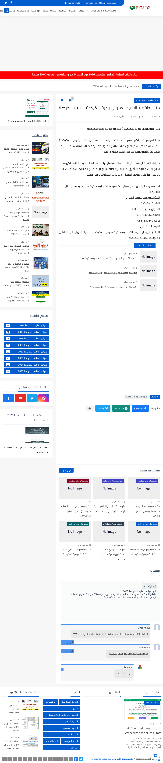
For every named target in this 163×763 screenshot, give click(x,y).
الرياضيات (35, 10)
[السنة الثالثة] (66, 759)
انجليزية (72, 10)
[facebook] (11, 3)
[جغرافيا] (9, 759)
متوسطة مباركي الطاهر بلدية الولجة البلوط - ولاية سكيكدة (109, 508)
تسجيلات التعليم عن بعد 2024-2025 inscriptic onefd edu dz (16, 267)
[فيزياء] (35, 759)
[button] (140, 408)
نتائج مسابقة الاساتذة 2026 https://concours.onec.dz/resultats (142, 731)
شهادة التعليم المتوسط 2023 (27, 358)
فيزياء (53, 10)
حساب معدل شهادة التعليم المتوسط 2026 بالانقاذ (16, 150)
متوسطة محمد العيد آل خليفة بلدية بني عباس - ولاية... (147, 511)
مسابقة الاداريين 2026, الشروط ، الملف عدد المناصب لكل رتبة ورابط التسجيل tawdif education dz (11, 727)
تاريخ (75, 708)
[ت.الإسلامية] (20, 759)
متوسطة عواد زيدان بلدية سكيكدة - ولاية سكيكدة (113, 287)
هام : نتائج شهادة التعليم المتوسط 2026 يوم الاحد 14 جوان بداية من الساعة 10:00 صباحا (91, 74)
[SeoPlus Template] (159, 759)
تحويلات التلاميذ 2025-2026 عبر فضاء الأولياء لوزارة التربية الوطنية (16, 249)
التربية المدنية (71, 721)
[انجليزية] (45, 759)
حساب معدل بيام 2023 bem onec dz (101, 3)
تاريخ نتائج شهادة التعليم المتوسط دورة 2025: (18, 232)
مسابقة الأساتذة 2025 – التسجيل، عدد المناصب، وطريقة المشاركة (11, 745)
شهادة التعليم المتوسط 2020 (27, 345)
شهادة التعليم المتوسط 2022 (27, 352)
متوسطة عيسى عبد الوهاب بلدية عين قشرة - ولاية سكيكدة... (76, 511)
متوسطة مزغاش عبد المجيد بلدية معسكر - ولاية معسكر (16, 216)
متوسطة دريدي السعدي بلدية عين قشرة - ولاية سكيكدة (112, 554)
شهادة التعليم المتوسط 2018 (27, 332)
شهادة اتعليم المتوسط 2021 (27, 325)
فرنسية (62, 10)
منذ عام (24, 160)
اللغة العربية (52, 741)
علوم (45, 10)
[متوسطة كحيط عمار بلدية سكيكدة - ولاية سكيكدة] (148, 257)
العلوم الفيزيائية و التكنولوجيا (63, 715)
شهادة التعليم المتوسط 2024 (27, 365)
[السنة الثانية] (71, 759)
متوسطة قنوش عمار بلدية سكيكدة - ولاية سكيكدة (113, 273)
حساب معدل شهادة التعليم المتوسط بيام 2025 (115, 86)
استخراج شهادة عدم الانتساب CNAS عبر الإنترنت (17, 283)
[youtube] (20, 398)
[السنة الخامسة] (55, 759)
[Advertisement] (81, 41)
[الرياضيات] (25, 759)
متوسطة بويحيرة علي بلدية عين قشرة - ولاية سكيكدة (76, 552)
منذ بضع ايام (154, 723)
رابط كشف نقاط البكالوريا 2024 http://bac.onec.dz (18, 299)
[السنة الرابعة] (60, 759)
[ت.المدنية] (15, 759)
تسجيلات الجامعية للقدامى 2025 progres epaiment (16, 199)
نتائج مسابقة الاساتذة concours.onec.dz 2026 (112, 759)
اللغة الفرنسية (71, 741)
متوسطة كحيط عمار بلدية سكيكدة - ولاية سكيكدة (109, 258)
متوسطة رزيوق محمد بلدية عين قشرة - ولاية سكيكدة (145, 552)
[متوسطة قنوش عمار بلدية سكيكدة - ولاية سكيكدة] (148, 271)
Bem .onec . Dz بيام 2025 (103, 10)
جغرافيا (74, 747)
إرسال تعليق (149, 586)
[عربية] (50, 759)
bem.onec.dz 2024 (73, 3)
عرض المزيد (66, 470)
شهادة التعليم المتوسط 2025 (27, 371)
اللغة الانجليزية (71, 734)
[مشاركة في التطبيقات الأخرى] (90, 408)
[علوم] (30, 759)
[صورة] (40, 148)
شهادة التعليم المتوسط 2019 (27, 339)
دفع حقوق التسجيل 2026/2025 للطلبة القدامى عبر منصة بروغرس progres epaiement (16, 167)
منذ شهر (13, 720)
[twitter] (6, 3)
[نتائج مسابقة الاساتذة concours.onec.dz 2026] (139, 7)
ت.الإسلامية (23, 10)
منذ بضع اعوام (129, 253)
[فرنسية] (40, 759)
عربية (81, 10)
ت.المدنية (10, 10)
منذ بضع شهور (21, 145)
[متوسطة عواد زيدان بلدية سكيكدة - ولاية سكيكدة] (148, 285)
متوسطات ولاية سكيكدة (147, 100)
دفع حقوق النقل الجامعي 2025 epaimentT (17, 184)
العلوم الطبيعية (70, 728)
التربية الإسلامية (70, 701)
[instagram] (43, 398)
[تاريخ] (4, 759)
